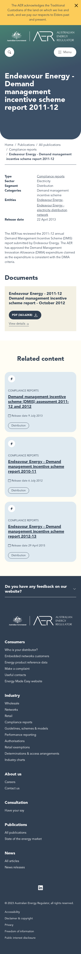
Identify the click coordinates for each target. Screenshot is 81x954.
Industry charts (15, 760)
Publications (26, 145)
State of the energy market (23, 839)
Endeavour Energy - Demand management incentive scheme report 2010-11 (36, 466)
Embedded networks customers (27, 656)
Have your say (14, 810)
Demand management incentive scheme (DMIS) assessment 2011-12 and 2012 (38, 401)
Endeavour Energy (50, 200)
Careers (10, 782)
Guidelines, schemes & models (26, 728)
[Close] (76, 5)
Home (9, 145)
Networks (11, 710)
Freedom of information (19, 931)
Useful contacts (15, 675)
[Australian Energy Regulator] (40, 36)
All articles (12, 861)
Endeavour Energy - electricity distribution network (52, 210)
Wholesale (12, 703)
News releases (15, 867)
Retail (8, 716)
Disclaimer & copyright (19, 918)
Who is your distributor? (21, 650)
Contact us (12, 788)
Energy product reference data (26, 662)
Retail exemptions (17, 747)
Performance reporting (20, 735)
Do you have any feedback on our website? (36, 589)
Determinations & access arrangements (32, 754)
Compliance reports (23, 150)
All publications (50, 145)
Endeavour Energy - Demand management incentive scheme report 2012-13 (36, 531)
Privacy (9, 925)
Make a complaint (17, 669)
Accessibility (12, 912)
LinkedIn (40, 888)
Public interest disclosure (20, 937)
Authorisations (15, 741)
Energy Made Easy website (23, 681)
